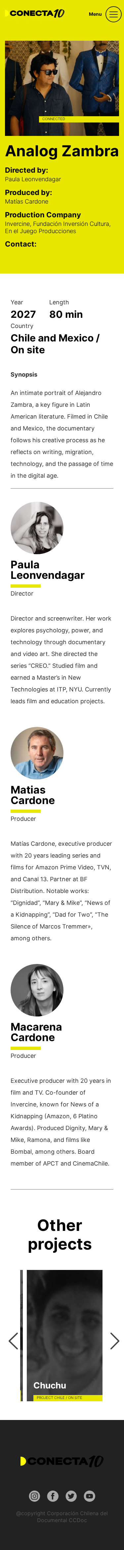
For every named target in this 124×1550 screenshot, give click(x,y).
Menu (95, 14)
